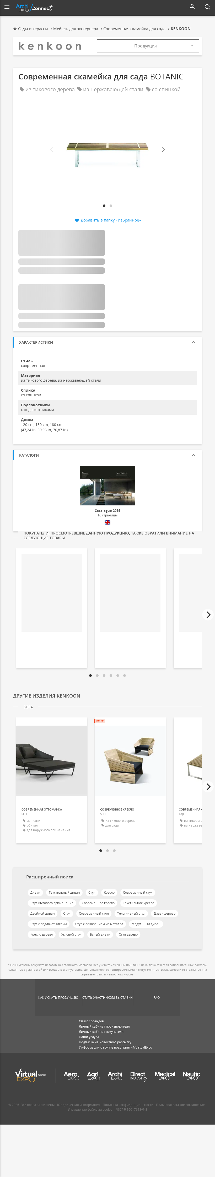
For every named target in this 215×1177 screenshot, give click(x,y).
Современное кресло (98, 903)
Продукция (145, 46)
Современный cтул (138, 892)
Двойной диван (42, 913)
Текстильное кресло (138, 903)
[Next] (163, 150)
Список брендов (91, 1021)
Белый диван (100, 934)
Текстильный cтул (131, 913)
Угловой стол (71, 934)
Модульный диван (146, 924)
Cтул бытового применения (51, 903)
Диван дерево (164, 913)
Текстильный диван (64, 892)
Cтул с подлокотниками (48, 924)
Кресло (109, 892)
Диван (35, 892)
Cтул (91, 892)
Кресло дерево (41, 934)
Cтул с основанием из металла (99, 924)
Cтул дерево (128, 934)
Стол (67, 913)
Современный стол (94, 913)
